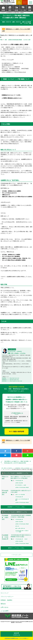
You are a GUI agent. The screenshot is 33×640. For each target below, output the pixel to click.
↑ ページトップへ (16, 554)
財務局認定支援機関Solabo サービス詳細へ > (16, 638)
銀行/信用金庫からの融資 (20, 485)
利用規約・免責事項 (6, 600)
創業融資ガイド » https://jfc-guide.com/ (10, 379)
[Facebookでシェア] (16, 451)
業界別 (10, 10)
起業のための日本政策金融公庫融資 (22, 500)
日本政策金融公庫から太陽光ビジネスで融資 (22, 531)
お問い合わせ (4, 607)
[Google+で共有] (27, 451)
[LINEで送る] (27, 455)
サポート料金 (23, 10)
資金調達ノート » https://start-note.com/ (10, 378)
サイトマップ (4, 593)
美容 (6, 39)
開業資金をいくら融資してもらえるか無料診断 (16, 30)
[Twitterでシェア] (5, 451)
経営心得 (17, 526)
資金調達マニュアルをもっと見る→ (16, 507)
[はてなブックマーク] (5, 455)
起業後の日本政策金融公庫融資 (15, 39)
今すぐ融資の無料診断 (16, 431)
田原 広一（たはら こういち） (17, 353)
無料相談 (16, 10)
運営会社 (3, 603)
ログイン (25, 2)
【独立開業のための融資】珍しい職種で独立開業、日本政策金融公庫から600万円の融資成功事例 (17, 462)
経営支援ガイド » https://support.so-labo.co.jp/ (12, 381)
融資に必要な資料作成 (20, 528)
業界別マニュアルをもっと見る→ (16, 548)
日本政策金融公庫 (19, 480)
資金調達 (3, 10)
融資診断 (16, 634)
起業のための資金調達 (20, 494)
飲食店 (26, 539)
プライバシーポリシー (7, 596)
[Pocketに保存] (16, 455)
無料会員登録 (19, 2)
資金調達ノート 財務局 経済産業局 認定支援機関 (8, 2)
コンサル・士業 (26, 39)
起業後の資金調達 (19, 482)
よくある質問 (4, 611)
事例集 (29, 10)
